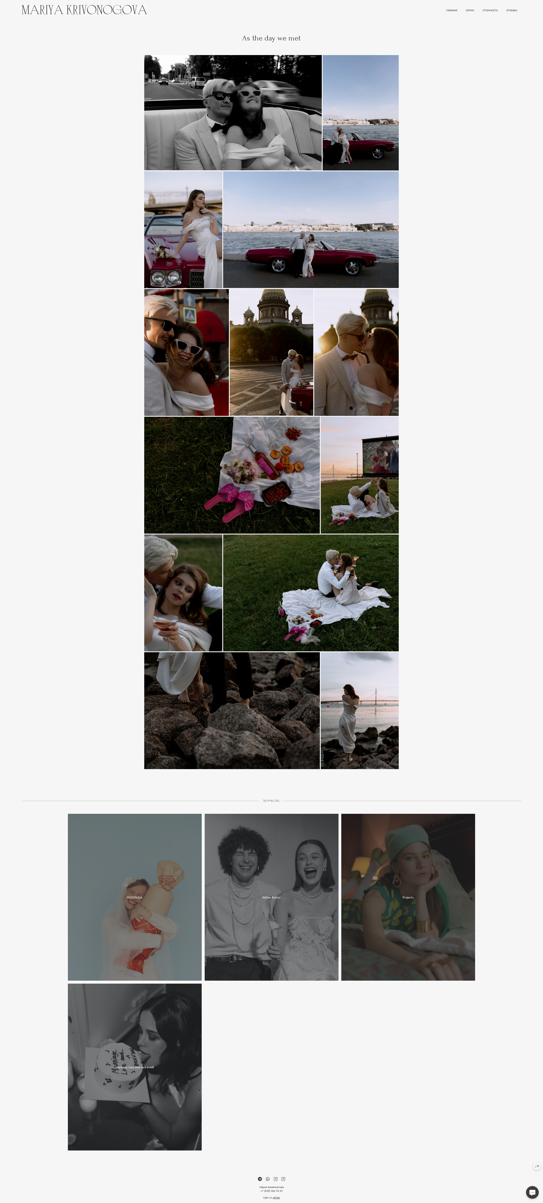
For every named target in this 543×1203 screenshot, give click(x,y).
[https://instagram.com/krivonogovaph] (275, 1178)
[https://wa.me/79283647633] (268, 1178)
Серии (470, 10)
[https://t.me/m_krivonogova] (260, 1178)
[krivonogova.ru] (84, 10)
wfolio (276, 1197)
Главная (451, 10)
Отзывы (511, 10)
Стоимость (490, 10)
